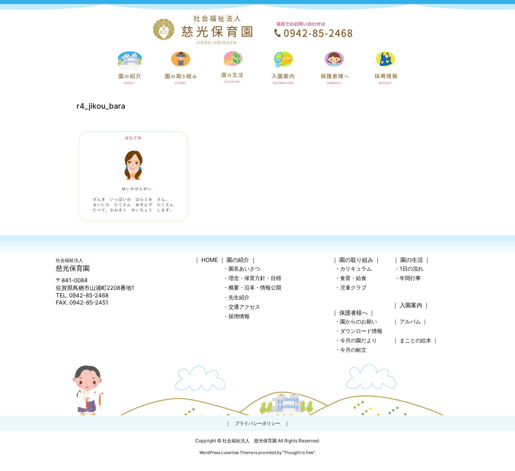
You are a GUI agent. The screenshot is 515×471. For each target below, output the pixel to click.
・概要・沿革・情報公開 (252, 287)
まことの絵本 (415, 340)
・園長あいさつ (241, 268)
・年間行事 (407, 278)
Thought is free (298, 452)
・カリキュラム (353, 268)
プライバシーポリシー (257, 423)
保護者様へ (353, 312)
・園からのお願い (356, 321)
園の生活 (411, 259)
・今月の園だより (356, 340)
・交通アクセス (241, 306)
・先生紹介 (236, 297)
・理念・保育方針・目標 (252, 278)
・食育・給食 (350, 278)
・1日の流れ (408, 268)
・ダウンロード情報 (358, 331)
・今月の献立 (350, 349)
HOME (209, 259)
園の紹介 (238, 259)
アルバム (410, 321)
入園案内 (411, 305)
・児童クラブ (350, 287)
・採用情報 (236, 316)
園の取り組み (356, 259)
